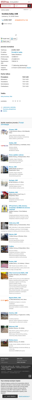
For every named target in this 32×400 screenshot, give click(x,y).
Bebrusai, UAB (13, 326)
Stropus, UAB (13, 129)
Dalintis (5, 111)
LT (29, 2)
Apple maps (6, 41)
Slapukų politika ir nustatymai (8, 367)
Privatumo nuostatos (25, 366)
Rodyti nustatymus (24, 396)
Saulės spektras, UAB (9, 366)
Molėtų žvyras (13, 340)
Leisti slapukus (11, 396)
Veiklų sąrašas (4, 362)
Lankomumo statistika (9, 107)
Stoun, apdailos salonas (16, 155)
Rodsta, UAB (13, 261)
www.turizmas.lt (17, 371)
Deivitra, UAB (13, 313)
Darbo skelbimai (21, 362)
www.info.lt (3, 371)
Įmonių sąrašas (5, 10)
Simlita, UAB (12, 143)
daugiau (29, 67)
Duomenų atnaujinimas (9, 109)
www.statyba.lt (25, 371)
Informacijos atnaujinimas (22, 367)
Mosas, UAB (12, 167)
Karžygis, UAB (13, 180)
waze (14, 38)
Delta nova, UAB (14, 223)
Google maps (6, 38)
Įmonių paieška (14, 2)
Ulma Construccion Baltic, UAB (18, 273)
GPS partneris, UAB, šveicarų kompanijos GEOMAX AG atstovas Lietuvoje (19, 207)
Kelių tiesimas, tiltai (6, 96)
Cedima (11, 246)
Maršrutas (24, 360)
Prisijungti (8, 369)
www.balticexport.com (15, 372)
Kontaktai (17, 366)
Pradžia (2, 360)
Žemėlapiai (19, 358)
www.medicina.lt (5, 372)
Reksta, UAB (13, 234)
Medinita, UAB (13, 192)
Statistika (3, 369)
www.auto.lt (10, 371)
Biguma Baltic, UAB (15, 297)
